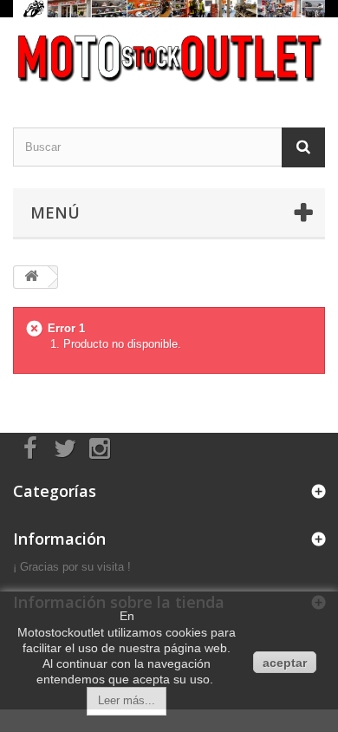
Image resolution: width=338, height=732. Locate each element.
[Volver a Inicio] (31, 277)
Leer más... (126, 700)
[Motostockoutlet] (169, 57)
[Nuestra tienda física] (169, 8)
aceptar (285, 663)
